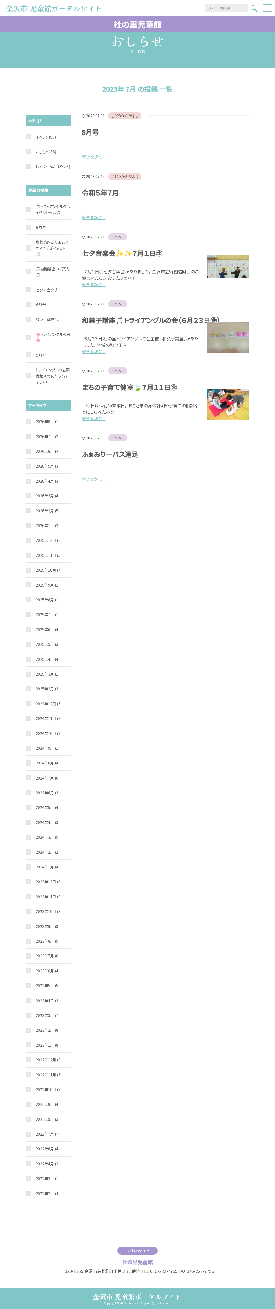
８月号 (41, 227)
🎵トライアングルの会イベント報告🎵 (53, 209)
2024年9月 (48, 748)
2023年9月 (48, 926)
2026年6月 (48, 451)
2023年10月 (49, 911)
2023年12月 (49, 881)
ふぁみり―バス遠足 (110, 454)
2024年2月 (48, 852)
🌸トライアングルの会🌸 (53, 337)
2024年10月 (49, 733)
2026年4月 (48, 481)
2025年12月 (49, 540)
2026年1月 (48, 525)
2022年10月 (49, 1089)
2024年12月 (49, 703)
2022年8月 (48, 1119)
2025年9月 (48, 585)
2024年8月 (48, 763)
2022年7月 (48, 1134)
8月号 (90, 132)
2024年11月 (49, 718)
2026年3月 (48, 495)
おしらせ (42, 151)
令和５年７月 (100, 192)
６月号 (41, 304)
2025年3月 (48, 674)
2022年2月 (48, 1193)
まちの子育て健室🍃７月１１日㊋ (129, 387)
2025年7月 (48, 614)
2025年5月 (48, 644)
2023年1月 (48, 1045)
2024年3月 (48, 837)
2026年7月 (48, 436)
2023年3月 (48, 1015)
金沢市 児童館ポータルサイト (137, 1296)
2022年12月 (49, 1059)
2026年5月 (48, 466)
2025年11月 (49, 555)
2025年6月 (48, 629)
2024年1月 (48, 867)
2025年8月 (48, 599)
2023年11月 (49, 896)
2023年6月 (48, 971)
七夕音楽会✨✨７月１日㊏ (122, 253)
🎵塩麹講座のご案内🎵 (53, 271)
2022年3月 (48, 1178)
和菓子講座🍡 (47, 319)
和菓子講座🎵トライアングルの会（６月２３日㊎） (151, 320)
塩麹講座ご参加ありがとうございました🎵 (52, 248)
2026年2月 (48, 510)
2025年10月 (49, 570)
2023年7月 (48, 956)
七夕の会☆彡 (47, 289)
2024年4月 (48, 822)
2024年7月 (48, 778)
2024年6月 (48, 792)
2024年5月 (48, 807)
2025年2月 (48, 688)
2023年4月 (48, 1000)
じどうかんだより (125, 115)
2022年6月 (48, 1148)
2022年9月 (48, 1104)
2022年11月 (49, 1074)
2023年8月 (48, 941)
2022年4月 (48, 1163)
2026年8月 (48, 421)
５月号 (41, 355)
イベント (117, 237)
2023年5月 (48, 985)
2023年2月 (48, 1030)
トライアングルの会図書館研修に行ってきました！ (53, 376)
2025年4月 (48, 659)
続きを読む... (94, 157)
